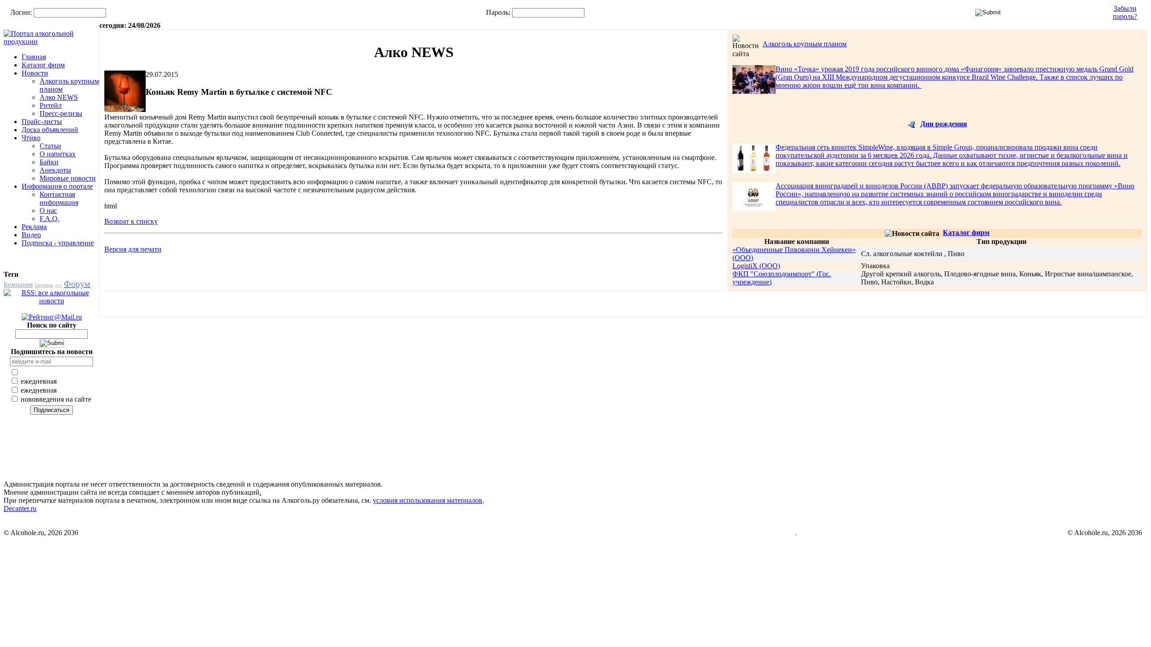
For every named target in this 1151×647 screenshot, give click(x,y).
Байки (49, 162)
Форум (77, 283)
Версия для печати (132, 249)
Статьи (50, 146)
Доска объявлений (50, 129)
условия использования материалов (427, 500)
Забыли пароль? (1125, 12)
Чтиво (31, 138)
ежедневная (38, 381)
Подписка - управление (58, 243)
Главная (34, 57)
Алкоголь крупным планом (805, 44)
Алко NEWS (59, 97)
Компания (18, 284)
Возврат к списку (131, 221)
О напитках (58, 154)
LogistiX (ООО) (756, 266)
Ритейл (51, 105)
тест (58, 285)
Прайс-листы (42, 121)
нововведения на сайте (55, 399)
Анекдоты (55, 170)
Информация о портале (57, 186)
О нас (48, 210)
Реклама (34, 226)
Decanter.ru (20, 508)
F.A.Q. (49, 218)
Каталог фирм (43, 65)
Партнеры (44, 285)
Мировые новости (68, 178)
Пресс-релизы (61, 113)
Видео (31, 235)
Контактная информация (59, 198)
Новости (35, 73)
